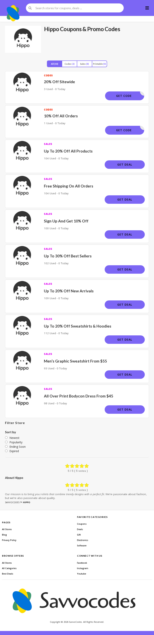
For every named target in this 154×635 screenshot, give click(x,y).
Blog (4, 534)
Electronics (82, 540)
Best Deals (7, 573)
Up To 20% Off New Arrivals (69, 291)
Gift (79, 534)
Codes (70, 63)
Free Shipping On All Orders (68, 186)
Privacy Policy (9, 540)
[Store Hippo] (23, 39)
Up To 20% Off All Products (68, 151)
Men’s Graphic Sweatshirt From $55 (75, 361)
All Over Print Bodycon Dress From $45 (78, 396)
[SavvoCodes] (13, 13)
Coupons (82, 523)
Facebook (82, 562)
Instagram (82, 568)
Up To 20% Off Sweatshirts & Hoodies (77, 326)
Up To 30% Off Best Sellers (68, 256)
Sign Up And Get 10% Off (66, 221)
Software (81, 545)
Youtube (81, 573)
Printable (99, 63)
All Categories (9, 568)
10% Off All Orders (61, 116)
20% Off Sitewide (59, 81)
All (54, 63)
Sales (84, 63)
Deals (80, 529)
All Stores (7, 529)
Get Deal (124, 164)
